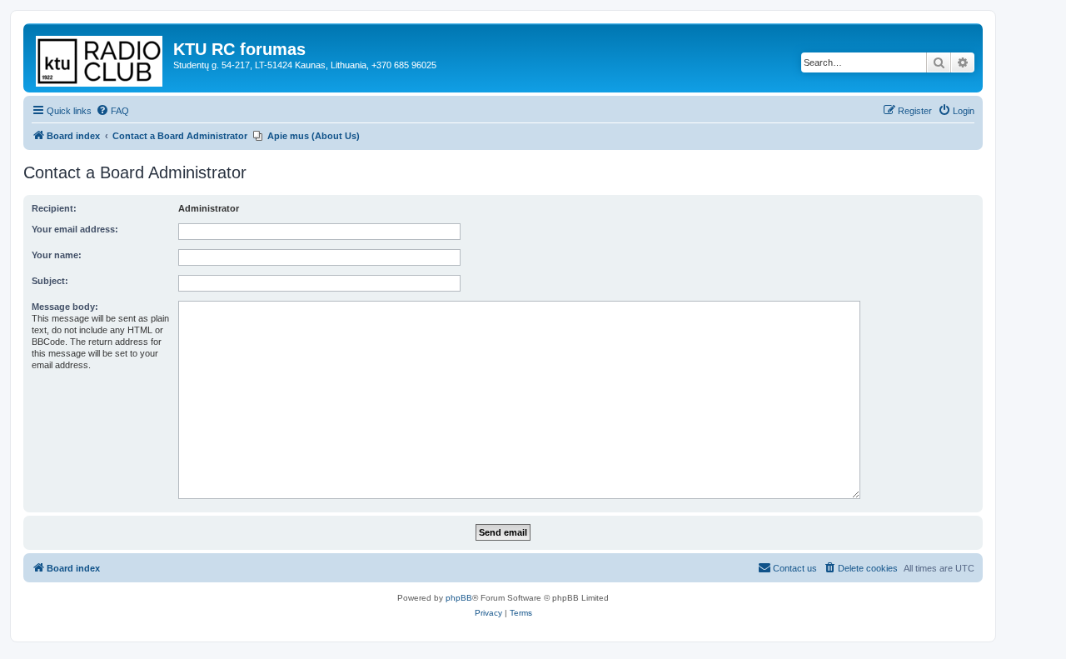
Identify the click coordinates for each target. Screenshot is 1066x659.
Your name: (57, 255)
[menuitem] (112, 111)
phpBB (459, 597)
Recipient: (54, 208)
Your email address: (75, 229)
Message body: (65, 307)
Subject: (50, 281)
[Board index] (100, 57)
